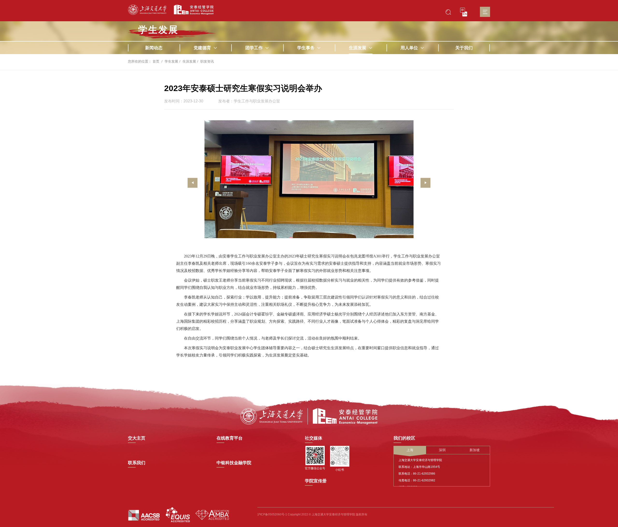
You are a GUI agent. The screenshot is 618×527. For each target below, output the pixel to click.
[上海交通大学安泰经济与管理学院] (309, 416)
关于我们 (464, 47)
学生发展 (158, 30)
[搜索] (448, 12)
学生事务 (306, 47)
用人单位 (409, 47)
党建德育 (202, 47)
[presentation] (192, 183)
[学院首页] (192, 10)
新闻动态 (153, 47)
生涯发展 (357, 47)
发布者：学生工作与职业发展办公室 (249, 101)
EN (465, 14)
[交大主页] (147, 10)
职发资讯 (207, 61)
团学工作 (254, 47)
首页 (156, 61)
